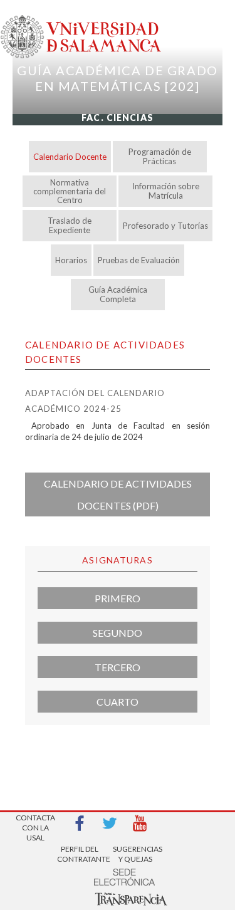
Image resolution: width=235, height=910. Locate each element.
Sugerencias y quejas (135, 854)
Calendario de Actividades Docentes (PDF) (118, 494)
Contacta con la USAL (35, 824)
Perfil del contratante (79, 854)
